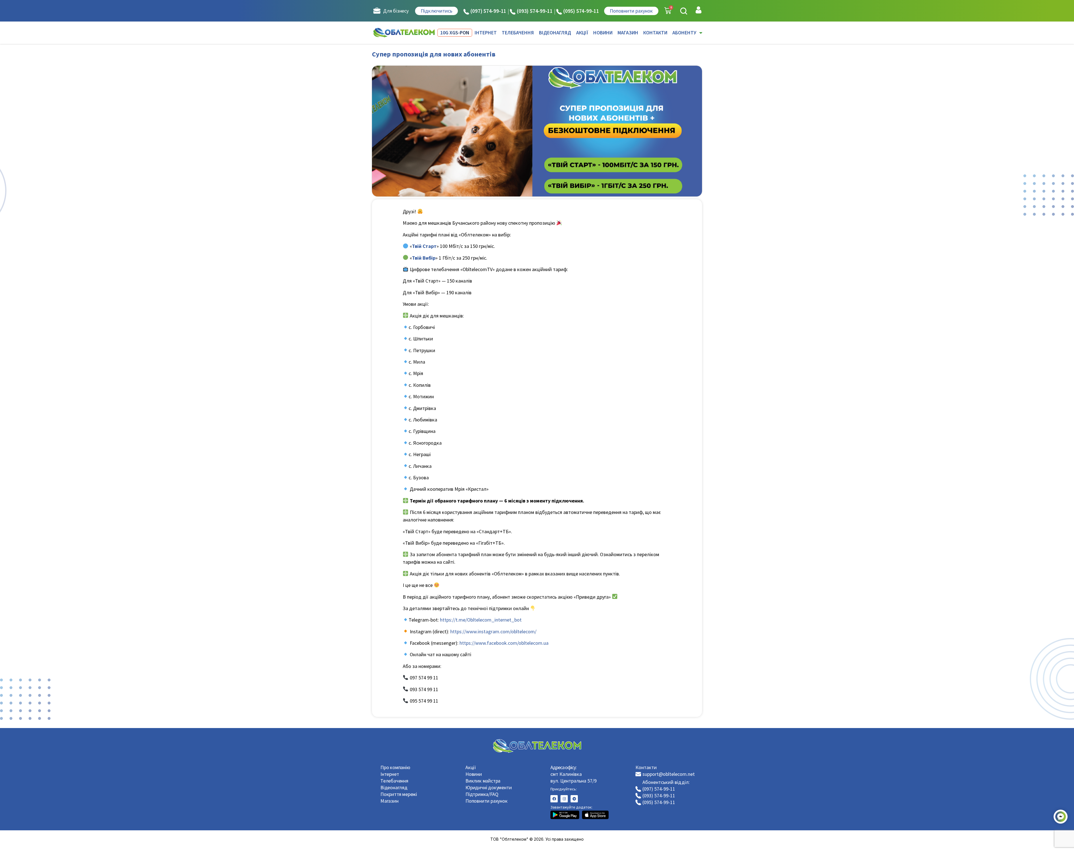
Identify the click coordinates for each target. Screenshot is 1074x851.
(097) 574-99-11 (488, 11)
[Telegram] (574, 798)
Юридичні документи (488, 787)
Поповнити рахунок (486, 801)
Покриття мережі (398, 794)
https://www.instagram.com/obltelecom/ (493, 631)
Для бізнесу (396, 11)
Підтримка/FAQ (481, 794)
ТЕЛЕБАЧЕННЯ (518, 32)
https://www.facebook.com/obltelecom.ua (504, 643)
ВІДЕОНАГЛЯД (555, 32)
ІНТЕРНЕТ (486, 32)
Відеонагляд (394, 787)
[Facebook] (554, 798)
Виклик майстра (482, 780)
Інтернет (389, 774)
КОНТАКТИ (655, 32)
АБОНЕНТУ (684, 32)
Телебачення (394, 780)
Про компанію (395, 767)
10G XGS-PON (454, 32)
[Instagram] (564, 798)
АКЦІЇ (582, 32)
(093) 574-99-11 (535, 11)
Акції (470, 767)
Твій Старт (424, 246)
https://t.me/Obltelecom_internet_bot (481, 620)
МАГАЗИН (628, 32)
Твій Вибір (423, 258)
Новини (473, 774)
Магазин (389, 801)
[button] (683, 11)
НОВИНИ (603, 32)
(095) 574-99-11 (581, 11)
